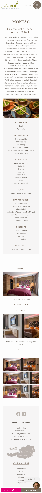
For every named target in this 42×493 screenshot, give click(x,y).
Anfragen (31, 490)
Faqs (21, 471)
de (26, 5)
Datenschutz (21, 483)
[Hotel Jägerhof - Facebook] (18, 414)
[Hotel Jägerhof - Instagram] (24, 414)
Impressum (21, 480)
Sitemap (21, 477)
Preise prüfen (10, 490)
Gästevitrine (21, 468)
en (30, 5)
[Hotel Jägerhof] (10, 5)
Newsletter (21, 474)
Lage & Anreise (21, 463)
